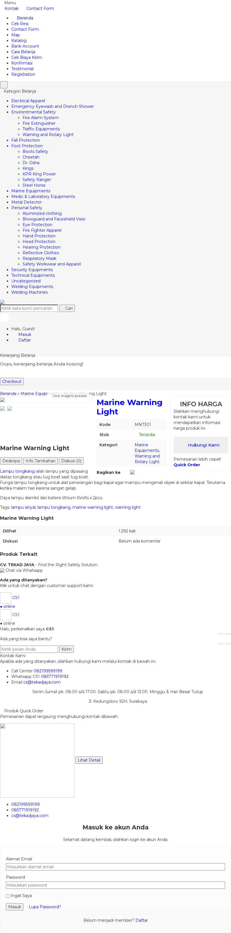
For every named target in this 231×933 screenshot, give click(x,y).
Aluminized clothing (42, 213)
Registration (23, 74)
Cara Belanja (23, 51)
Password (15, 877)
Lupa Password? (45, 906)
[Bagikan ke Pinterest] (145, 472)
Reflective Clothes (41, 252)
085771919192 (54, 676)
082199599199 (48, 670)
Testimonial (22, 68)
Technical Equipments (33, 275)
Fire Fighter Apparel (42, 230)
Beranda (24, 18)
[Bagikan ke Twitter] (127, 472)
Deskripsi (11, 460)
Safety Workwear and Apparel (52, 264)
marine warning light (92, 507)
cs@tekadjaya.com (42, 682)
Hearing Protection (42, 247)
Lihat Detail (89, 760)
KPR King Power (39, 174)
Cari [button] (68, 308)
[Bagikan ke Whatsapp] (132, 472)
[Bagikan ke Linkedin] (141, 472)
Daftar (142, 920)
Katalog (18, 40)
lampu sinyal (23, 507)
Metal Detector (26, 202)
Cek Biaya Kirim (26, 57)
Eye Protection (37, 224)
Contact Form (40, 8)
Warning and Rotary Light (48, 134)
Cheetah (31, 157)
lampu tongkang (53, 507)
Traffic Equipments (41, 128)
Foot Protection (27, 145)
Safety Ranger (37, 179)
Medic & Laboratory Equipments (43, 196)
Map (15, 34)
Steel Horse (34, 185)
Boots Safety (35, 151)
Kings (28, 168)
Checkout (11, 381)
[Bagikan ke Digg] (137, 472)
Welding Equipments (32, 286)
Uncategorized (26, 281)
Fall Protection (25, 140)
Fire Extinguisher (39, 123)
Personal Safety (26, 207)
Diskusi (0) (71, 460)
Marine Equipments (30, 190)
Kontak (11, 8)
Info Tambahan (40, 460)
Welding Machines (29, 292)
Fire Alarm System (41, 117)
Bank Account (25, 46)
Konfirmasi (21, 63)
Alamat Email (19, 858)
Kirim (66, 649)
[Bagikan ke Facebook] (123, 472)
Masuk (14, 906)
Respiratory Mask (39, 258)
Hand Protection (39, 235)
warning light (128, 507)
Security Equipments (32, 269)
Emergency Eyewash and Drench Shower (52, 106)
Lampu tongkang (17, 471)
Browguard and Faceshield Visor (54, 219)
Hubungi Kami (203, 445)
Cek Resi (19, 23)
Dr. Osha (31, 162)
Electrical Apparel (28, 100)
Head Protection (39, 241)
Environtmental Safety (33, 112)
